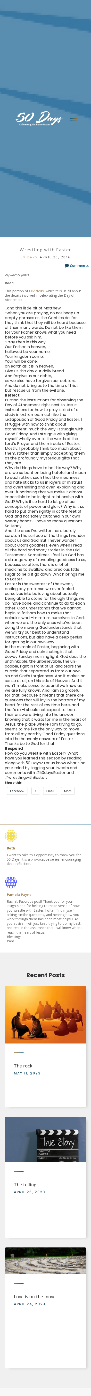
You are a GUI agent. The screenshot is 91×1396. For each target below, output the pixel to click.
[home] (37, 118)
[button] (73, 118)
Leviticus (36, 291)
